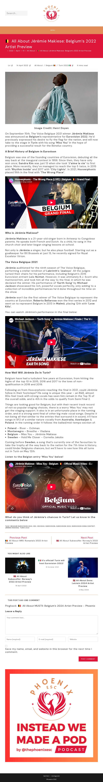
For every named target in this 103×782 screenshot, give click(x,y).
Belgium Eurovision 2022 (21, 526)
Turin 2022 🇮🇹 (65, 65)
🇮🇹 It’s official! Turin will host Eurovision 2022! (51, 562)
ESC (34, 526)
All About (39, 65)
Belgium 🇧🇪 (51, 65)
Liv (9, 65)
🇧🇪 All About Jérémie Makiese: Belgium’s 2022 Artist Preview (64, 51)
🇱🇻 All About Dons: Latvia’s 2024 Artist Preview (83, 583)
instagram (55, 776)
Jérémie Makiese (12, 528)
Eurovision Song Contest (83, 526)
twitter (46, 776)
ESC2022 (41, 526)
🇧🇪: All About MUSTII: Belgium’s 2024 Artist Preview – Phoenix (56, 605)
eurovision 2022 (63, 526)
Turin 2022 (24, 528)
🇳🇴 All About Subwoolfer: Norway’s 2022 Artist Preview (20, 579)
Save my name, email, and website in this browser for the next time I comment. (48, 650)
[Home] (6, 51)
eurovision (50, 526)
